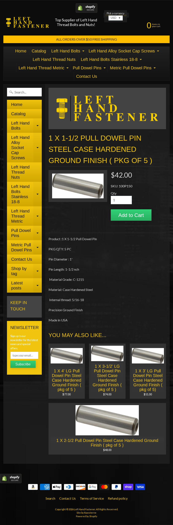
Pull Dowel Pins (90, 69)
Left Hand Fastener (84, 509)
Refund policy (118, 498)
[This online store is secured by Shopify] (86, 10)
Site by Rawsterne (86, 512)
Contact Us (86, 76)
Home (20, 51)
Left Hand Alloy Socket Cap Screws (124, 52)
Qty (113, 193)
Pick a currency (115, 13)
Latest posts (26, 286)
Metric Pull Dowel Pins (133, 69)
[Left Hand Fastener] (27, 22)
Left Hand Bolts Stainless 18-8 (112, 60)
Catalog (39, 51)
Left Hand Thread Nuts (54, 59)
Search (50, 498)
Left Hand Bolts (68, 52)
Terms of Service (92, 498)
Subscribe (23, 364)
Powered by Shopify (86, 516)
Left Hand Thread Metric (44, 69)
